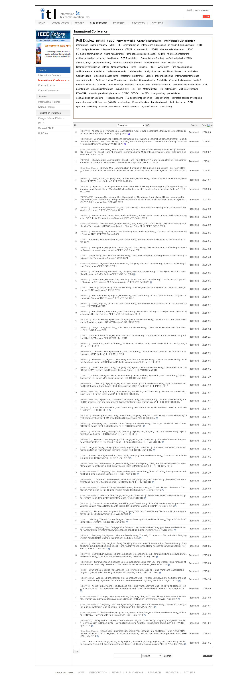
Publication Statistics (49, 113)
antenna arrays (83, 62)
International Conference (52, 80)
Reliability (162, 80)
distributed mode (177, 102)
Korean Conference (48, 90)
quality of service (152, 71)
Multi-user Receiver (188, 89)
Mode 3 (197, 80)
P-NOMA (101, 84)
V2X (205, 84)
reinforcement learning (178, 54)
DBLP (41, 123)
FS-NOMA (81, 93)
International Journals (49, 75)
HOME (41, 23)
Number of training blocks (142, 80)
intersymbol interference (187, 76)
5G (77, 49)
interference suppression (153, 45)
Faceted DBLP (46, 128)
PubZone (43, 133)
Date (204, 125)
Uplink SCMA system (117, 80)
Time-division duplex (181, 67)
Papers (42, 70)
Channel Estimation (149, 40)
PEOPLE (79, 23)
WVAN (155, 49)
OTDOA (135, 93)
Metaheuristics (150, 89)
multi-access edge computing (90, 58)
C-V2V (125, 93)
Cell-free (100, 80)
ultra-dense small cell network (141, 54)
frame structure (151, 62)
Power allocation (140, 102)
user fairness (82, 89)
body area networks (116, 71)
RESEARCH (119, 23)
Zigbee (149, 76)
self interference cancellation (90, 71)
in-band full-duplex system (181, 45)
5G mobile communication (89, 54)
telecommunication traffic (106, 76)
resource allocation (85, 84)
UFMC (190, 49)
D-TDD (200, 45)
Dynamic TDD (122, 89)
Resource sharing (114, 98)
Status (194, 125)
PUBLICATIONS (98, 23)
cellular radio (135, 71)
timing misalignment (114, 54)
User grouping (158, 93)
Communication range (180, 80)
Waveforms (163, 67)
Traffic (133, 67)
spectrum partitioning (86, 106)
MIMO (112, 45)
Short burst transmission (88, 67)
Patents (42, 96)
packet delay (173, 93)
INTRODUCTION (60, 23)
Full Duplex (85, 40)
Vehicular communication (137, 84)
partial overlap (116, 84)
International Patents (49, 101)
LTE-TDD (136, 89)
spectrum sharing (84, 80)
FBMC (110, 40)
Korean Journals (46, 85)
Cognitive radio (83, 76)
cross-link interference (102, 89)
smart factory (166, 106)
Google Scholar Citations (51, 118)
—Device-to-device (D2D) (179, 58)
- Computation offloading (152, 58)
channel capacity (98, 45)
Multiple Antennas (90, 49)
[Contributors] (204, 656)
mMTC (105, 67)
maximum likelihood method (187, 84)
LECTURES (157, 23)
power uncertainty (102, 62)
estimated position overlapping (187, 98)
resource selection (161, 84)
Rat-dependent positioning (139, 98)
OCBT (153, 67)
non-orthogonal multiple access (104, 93)
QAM (163, 62)
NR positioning (162, 98)
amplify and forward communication (180, 71)
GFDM (161, 54)
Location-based (159, 102)
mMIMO (145, 93)
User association (119, 67)
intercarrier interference (132, 76)
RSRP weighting (129, 58)
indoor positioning (164, 76)
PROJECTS (138, 23)
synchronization (131, 45)
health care (113, 58)
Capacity (143, 67)
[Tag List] (209, 656)
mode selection (141, 49)
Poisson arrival (175, 62)
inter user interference (112, 49)
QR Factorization (168, 89)
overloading (124, 102)
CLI (119, 45)
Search (167, 656)
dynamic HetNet (149, 106)
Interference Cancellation (179, 40)
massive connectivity (109, 106)
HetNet (100, 40)
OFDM (128, 49)
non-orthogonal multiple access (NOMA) (96, 102)
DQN (190, 102)
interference (82, 45)
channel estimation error (172, 49)
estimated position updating (89, 98)
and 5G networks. (130, 106)
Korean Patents (46, 107)
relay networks (126, 40)
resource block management (127, 62)
